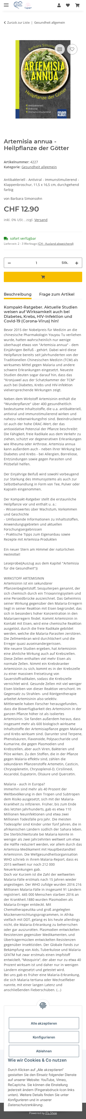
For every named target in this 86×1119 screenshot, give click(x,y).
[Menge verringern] (9, 263)
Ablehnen (44, 1051)
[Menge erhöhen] (76, 263)
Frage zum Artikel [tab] (57, 294)
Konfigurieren (44, 1037)
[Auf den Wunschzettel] (72, 49)
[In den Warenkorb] (7, 37)
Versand (41, 219)
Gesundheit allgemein (39, 167)
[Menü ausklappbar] (6, 3)
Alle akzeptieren (44, 1023)
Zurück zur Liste (18, 22)
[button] (59, 5)
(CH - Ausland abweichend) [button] (56, 244)
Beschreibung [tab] (18, 294)
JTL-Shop (51, 1113)
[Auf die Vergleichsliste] (59, 49)
